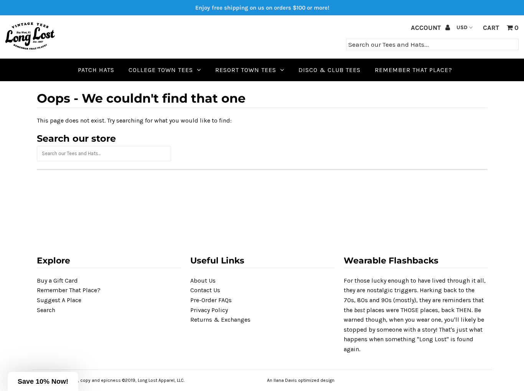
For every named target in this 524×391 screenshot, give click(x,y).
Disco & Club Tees (329, 70)
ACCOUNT (426, 27)
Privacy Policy (209, 310)
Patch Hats (96, 70)
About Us (203, 280)
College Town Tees (161, 70)
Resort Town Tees (245, 70)
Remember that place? (413, 70)
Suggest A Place (59, 300)
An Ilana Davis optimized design (301, 380)
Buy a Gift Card (57, 280)
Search (46, 310)
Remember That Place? (69, 290)
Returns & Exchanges (220, 319)
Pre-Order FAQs (211, 300)
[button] (43, 381)
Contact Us (205, 290)
